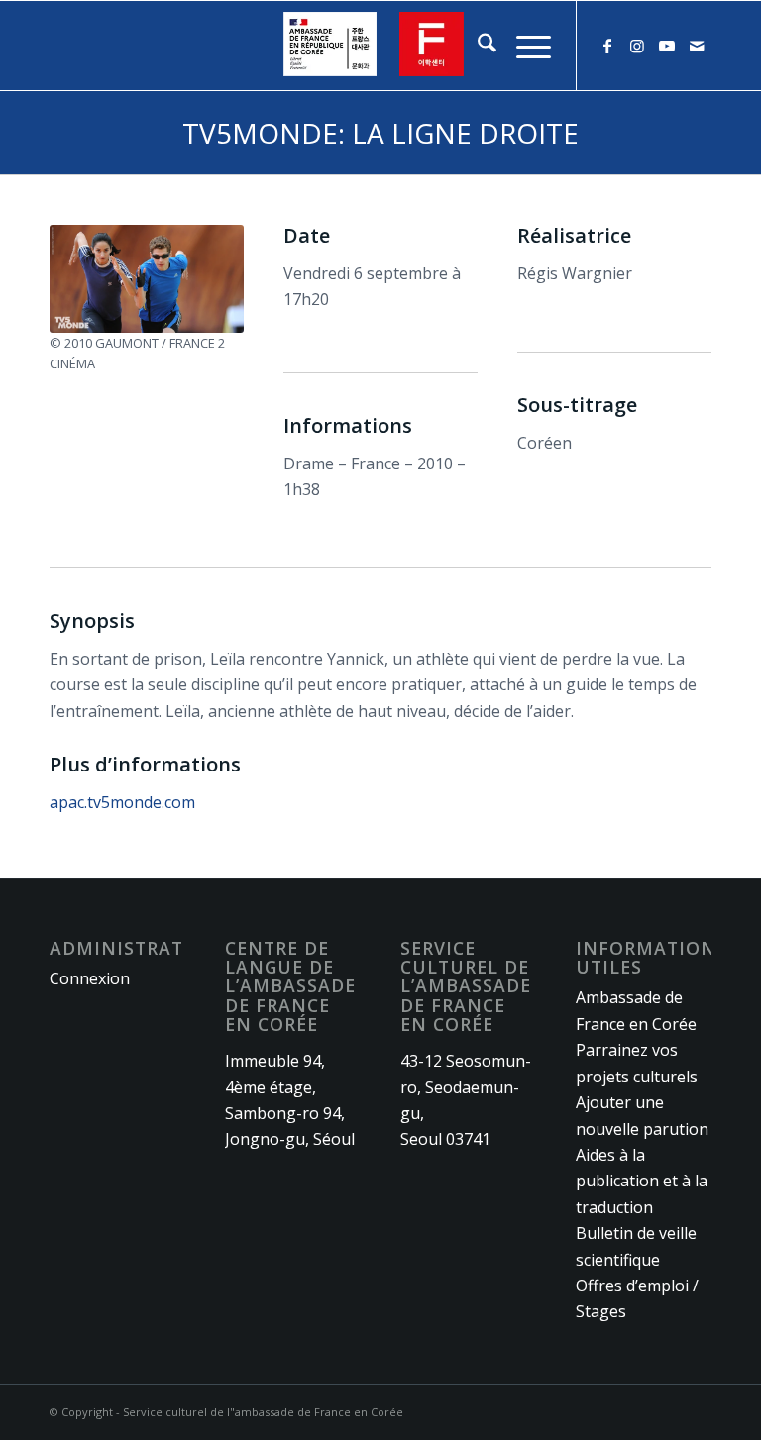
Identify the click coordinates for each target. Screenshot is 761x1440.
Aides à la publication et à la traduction (641, 1181)
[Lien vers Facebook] (607, 45)
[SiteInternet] (380, 45)
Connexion (90, 978)
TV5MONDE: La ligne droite (380, 133)
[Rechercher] (477, 45)
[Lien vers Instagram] (637, 45)
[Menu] (523, 45)
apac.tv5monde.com (122, 802)
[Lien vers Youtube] (667, 45)
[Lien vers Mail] (696, 45)
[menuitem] (477, 45)
